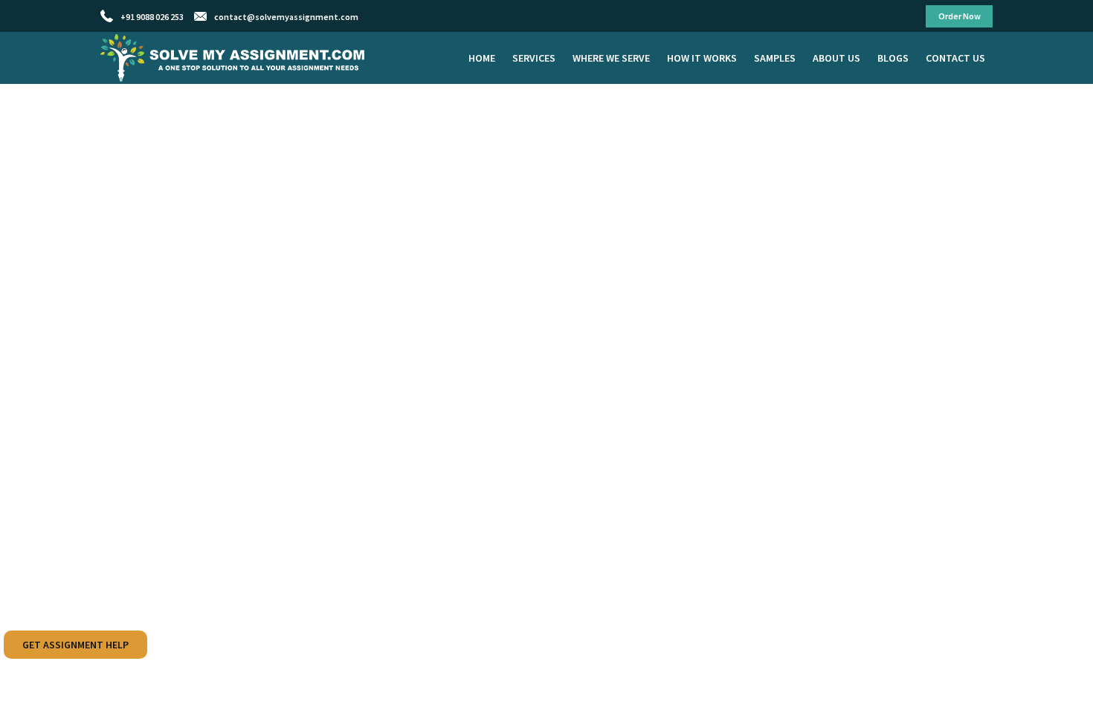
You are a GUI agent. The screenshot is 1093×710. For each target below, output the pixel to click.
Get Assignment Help (75, 644)
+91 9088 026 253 (152, 16)
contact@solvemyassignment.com (286, 16)
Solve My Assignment (234, 58)
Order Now (959, 16)
